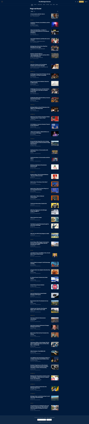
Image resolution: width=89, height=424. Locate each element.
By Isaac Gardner (33, 167)
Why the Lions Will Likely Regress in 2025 (39, 233)
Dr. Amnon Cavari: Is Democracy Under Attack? (39, 278)
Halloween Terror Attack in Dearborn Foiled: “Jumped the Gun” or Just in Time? (40, 117)
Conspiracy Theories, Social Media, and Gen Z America (40, 23)
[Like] (31, 17)
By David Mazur (33, 119)
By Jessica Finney (33, 126)
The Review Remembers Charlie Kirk (38, 203)
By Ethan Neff (32, 234)
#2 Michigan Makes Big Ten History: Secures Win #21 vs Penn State (40, 98)
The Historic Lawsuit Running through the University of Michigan (39, 224)
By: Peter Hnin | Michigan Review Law (36, 57)
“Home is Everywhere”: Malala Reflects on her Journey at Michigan (39, 132)
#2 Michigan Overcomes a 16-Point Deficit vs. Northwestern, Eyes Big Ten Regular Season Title (39, 90)
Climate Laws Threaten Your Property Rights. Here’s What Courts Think (38, 309)
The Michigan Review (36, 16)
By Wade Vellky (32, 245)
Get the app (49, 419)
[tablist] (32, 11)
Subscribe (81, 1)
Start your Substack (42, 419)
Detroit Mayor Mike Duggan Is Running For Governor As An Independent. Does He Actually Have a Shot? (39, 243)
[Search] (75, 2)
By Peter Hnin (32, 177)
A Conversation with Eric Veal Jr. (37, 14)
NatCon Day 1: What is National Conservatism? (37, 197)
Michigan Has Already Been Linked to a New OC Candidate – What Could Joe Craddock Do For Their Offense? (40, 377)
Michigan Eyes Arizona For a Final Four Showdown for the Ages (38, 47)
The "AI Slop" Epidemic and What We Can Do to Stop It (40, 39)
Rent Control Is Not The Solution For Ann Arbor (39, 301)
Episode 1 (32, 152)
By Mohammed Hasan (34, 360)
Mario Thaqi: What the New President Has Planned (39, 333)
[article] (44, 16)
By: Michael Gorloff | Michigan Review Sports (37, 48)
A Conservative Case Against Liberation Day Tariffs (40, 270)
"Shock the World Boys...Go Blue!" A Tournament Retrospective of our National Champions (39, 31)
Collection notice (51, 417)
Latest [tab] (32, 11)
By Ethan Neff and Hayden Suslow (35, 379)
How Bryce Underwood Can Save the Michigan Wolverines (38, 387)
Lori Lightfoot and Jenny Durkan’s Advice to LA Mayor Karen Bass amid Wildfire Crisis (40, 358)
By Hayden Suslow (33, 286)
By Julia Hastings (33, 335)
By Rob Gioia (32, 204)
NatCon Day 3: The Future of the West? (38, 182)
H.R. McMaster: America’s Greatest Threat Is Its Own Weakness (40, 125)
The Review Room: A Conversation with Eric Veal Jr (40, 158)
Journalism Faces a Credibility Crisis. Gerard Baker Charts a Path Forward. (40, 253)
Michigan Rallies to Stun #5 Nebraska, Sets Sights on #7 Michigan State (39, 108)
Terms (48, 417)
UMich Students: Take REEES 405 (37, 351)
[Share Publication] (78, 2)
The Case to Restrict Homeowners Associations (38, 318)
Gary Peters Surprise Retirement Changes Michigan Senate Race (39, 326)
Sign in (86, 1)
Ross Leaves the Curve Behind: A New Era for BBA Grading (39, 82)
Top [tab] (34, 11)
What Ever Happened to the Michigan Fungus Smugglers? (38, 210)
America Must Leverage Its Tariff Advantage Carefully (40, 263)
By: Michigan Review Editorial (35, 15)
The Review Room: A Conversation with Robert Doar (39, 150)
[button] (32, 4)
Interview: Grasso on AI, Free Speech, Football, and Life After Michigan (38, 65)
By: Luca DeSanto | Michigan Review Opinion (37, 41)
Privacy (45, 417)
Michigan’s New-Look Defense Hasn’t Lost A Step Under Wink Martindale (40, 397)
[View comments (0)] (37, 17)
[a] (55, 152)
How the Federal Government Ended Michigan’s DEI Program (38, 294)
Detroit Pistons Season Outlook (37, 284)
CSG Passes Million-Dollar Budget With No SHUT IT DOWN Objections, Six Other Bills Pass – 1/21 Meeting (39, 343)
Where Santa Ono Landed (36, 217)
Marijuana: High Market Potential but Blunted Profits (38, 165)
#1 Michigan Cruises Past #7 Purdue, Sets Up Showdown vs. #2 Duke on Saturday (40, 74)
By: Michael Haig (33, 33)
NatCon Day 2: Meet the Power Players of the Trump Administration (39, 189)
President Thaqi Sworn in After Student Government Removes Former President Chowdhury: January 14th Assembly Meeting (39, 366)
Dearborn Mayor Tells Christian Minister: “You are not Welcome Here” (39, 175)
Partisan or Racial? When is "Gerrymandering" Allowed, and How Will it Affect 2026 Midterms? (39, 55)
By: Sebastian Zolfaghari (34, 25)
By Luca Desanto (33, 134)
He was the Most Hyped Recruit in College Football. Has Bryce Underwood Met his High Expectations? (40, 142)
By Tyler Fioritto (33, 346)
